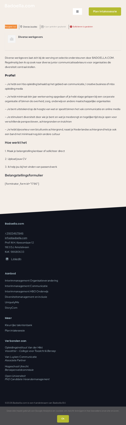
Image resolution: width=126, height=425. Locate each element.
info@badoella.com (16, 238)
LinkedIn (16, 259)
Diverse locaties (30, 26)
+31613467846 (14, 233)
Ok (62, 418)
